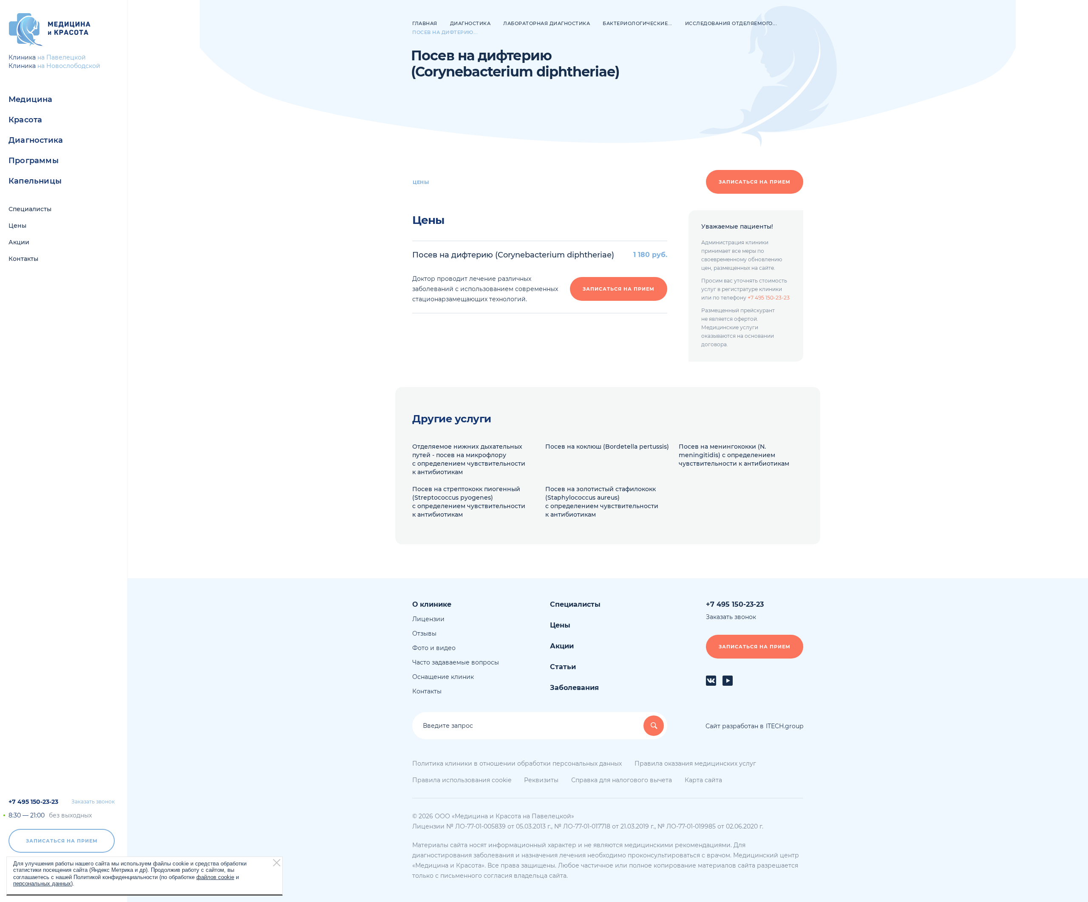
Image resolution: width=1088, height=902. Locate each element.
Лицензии (428, 619)
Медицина (30, 99)
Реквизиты (541, 780)
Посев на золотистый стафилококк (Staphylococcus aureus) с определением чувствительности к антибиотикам (601, 501)
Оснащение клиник (443, 677)
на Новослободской (68, 66)
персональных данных (42, 883)
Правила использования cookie (461, 780)
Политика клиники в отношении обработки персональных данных (517, 763)
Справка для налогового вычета (621, 780)
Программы (33, 160)
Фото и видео (434, 648)
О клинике (431, 604)
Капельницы (35, 181)
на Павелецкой (61, 57)
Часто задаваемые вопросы (455, 662)
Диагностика (35, 140)
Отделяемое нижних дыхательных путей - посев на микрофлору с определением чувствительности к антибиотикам (468, 459)
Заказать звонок (93, 801)
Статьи (563, 667)
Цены (17, 226)
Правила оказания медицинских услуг (695, 763)
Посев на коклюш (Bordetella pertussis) (607, 446)
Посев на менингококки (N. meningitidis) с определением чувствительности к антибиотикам (734, 455)
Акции (18, 242)
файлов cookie (215, 877)
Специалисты (29, 209)
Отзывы (424, 633)
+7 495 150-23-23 (33, 802)
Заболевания (574, 688)
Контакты (23, 259)
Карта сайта (703, 780)
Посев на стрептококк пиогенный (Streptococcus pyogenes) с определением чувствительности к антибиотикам (468, 501)
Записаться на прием (62, 841)
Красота (25, 120)
